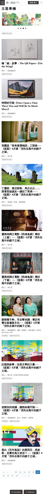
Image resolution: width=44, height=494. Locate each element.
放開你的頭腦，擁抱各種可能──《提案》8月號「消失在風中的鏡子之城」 (21, 410)
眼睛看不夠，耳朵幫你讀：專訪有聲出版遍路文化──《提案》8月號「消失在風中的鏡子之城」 (21, 322)
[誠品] (13, 2)
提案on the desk (6, 33)
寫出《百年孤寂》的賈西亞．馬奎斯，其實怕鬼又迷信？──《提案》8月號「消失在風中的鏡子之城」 (22, 453)
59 (16, 472)
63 (33, 472)
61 (25, 472)
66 (8, 476)
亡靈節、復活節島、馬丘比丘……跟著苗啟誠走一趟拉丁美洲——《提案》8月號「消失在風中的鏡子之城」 (21, 193)
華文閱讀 (4, 335)
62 (29, 472)
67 (12, 476)
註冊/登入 (33, 2)
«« (4, 472)
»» (29, 476)
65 (4, 476)
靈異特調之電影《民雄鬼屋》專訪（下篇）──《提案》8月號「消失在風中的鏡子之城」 (22, 280)
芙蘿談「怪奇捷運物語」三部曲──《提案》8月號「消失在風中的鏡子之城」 (21, 148)
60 (20, 472)
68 (17, 476)
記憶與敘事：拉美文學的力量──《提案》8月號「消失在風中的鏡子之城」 (21, 367)
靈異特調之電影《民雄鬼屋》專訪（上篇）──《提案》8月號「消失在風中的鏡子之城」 (22, 237)
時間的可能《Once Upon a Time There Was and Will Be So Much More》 (20, 106)
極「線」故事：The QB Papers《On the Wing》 (22, 65)
